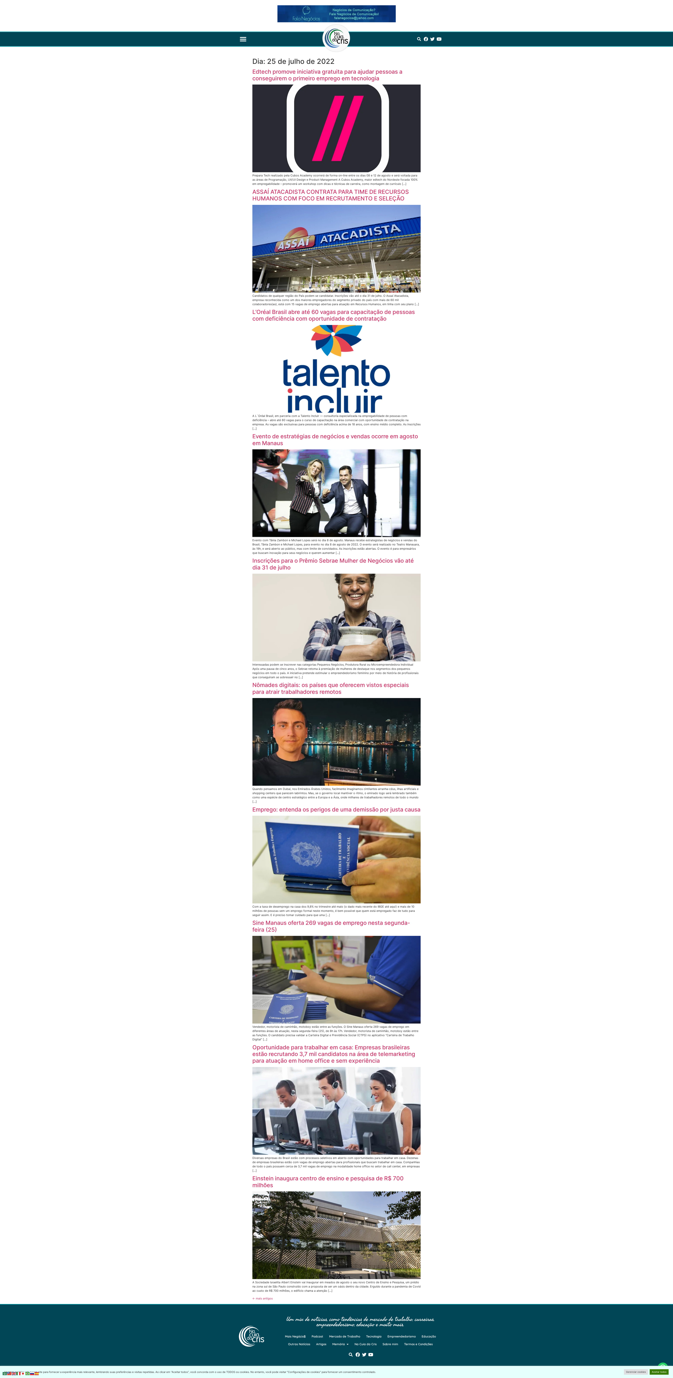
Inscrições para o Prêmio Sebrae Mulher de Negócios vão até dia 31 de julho (333, 564)
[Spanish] (37, 1373)
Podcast (317, 1336)
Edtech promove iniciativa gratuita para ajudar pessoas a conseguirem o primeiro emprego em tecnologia (327, 75)
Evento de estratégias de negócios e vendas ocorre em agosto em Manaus (335, 439)
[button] (243, 39)
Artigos (321, 1344)
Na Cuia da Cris (366, 1344)
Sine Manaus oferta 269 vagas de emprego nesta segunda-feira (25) (331, 926)
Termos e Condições (418, 1344)
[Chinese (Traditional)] (9, 1373)
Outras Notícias (299, 1344)
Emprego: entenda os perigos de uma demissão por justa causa (336, 809)
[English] (14, 1373)
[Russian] (32, 1373)
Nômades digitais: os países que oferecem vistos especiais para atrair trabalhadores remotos (330, 688)
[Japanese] (23, 1373)
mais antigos (262, 1298)
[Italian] (18, 1373)
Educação (429, 1336)
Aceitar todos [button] (659, 1371)
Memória (338, 1344)
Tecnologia (374, 1336)
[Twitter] (432, 39)
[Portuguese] (27, 1373)
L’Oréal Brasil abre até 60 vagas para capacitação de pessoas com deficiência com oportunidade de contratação (333, 315)
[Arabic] (5, 1373)
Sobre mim (390, 1344)
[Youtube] (439, 39)
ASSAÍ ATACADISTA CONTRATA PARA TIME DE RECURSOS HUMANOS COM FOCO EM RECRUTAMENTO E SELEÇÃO (330, 195)
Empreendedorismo (402, 1336)
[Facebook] (426, 39)
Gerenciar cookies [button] (636, 1371)
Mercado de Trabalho (344, 1336)
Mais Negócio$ (295, 1336)
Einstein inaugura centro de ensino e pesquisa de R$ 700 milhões (328, 1181)
